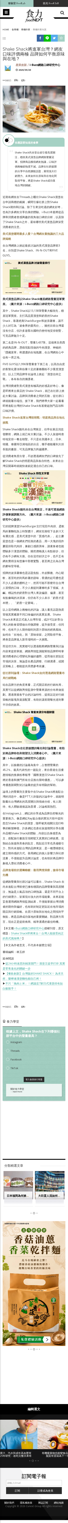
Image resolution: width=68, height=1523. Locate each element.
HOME (6, 29)
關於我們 (9, 1505)
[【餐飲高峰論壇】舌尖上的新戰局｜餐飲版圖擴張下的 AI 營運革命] (34, 1283)
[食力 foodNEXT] (34, 16)
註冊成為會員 (45, 1493)
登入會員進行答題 (34, 1079)
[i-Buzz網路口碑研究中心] (8, 68)
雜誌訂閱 (43, 1505)
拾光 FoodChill (51, 3)
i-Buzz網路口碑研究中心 (45, 65)
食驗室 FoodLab (16, 3)
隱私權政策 (26, 1505)
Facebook (16, 1059)
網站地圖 (59, 1505)
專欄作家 (25, 29)
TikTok (14, 1068)
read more (17, 1091)
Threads (15, 1050)
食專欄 (15, 29)
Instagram (16, 1042)
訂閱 (17, 1493)
